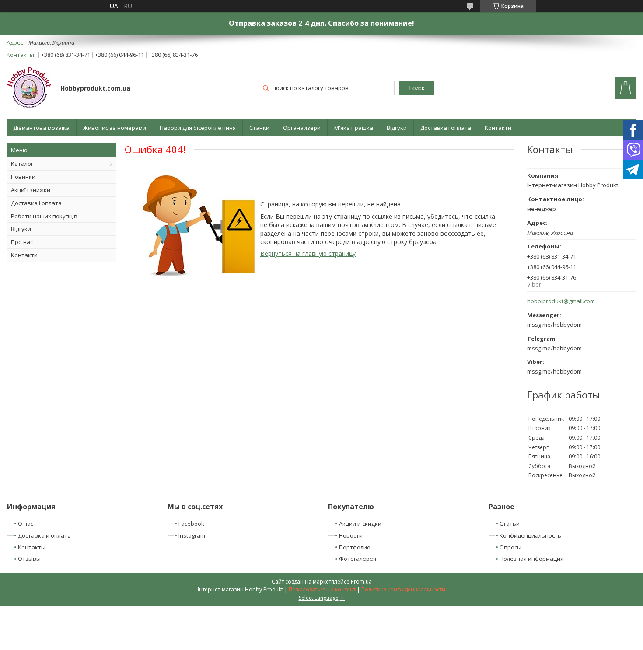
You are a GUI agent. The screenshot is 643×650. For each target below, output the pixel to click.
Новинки (23, 177)
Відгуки (397, 128)
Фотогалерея (357, 559)
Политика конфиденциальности (403, 589)
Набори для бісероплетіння (198, 128)
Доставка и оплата (44, 535)
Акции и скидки (360, 524)
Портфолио (354, 547)
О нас (25, 524)
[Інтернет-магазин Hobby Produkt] (29, 89)
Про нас (22, 242)
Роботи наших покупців (44, 216)
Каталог (22, 164)
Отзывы (29, 559)
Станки (259, 128)
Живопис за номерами (114, 128)
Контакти (498, 128)
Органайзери (302, 128)
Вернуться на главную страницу (308, 253)
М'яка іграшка (353, 128)
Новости (351, 535)
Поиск (416, 88)
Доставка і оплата (445, 128)
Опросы (510, 547)
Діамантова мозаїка (41, 128)
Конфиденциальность (530, 535)
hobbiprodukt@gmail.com (561, 301)
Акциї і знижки (30, 190)
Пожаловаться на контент (322, 589)
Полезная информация (531, 559)
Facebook (191, 524)
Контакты (31, 547)
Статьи (510, 524)
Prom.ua (361, 581)
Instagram (191, 535)
